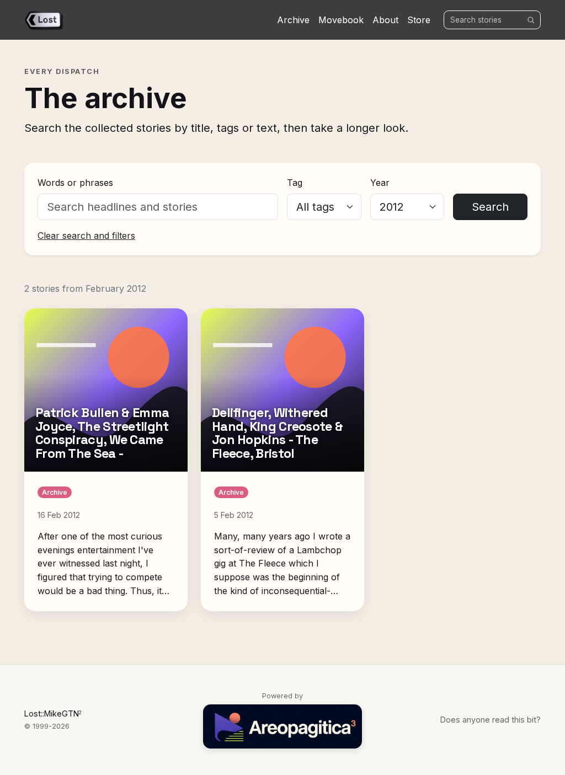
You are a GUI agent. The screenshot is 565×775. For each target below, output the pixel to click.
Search (490, 206)
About (385, 19)
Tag (294, 182)
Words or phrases (75, 182)
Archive (293, 19)
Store (418, 19)
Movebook (341, 19)
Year (380, 182)
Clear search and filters (86, 235)
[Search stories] (531, 20)
